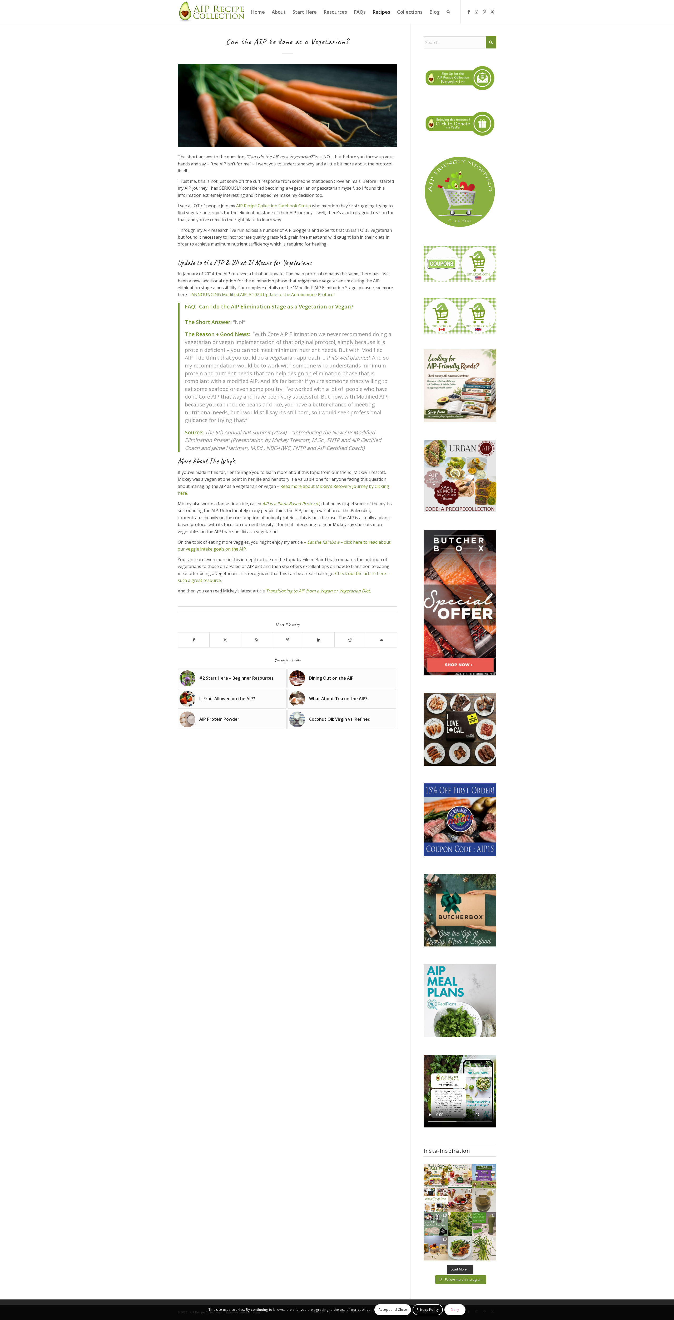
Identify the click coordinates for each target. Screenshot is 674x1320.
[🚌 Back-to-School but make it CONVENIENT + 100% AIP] (436, 1176)
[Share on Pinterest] (287, 639)
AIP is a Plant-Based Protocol (290, 504)
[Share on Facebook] (193, 639)
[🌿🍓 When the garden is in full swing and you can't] (460, 1224)
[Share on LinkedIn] (318, 639)
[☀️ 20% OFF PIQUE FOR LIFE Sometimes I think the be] (460, 1176)
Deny (455, 1309)
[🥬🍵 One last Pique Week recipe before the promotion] (484, 1200)
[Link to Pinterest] (484, 12)
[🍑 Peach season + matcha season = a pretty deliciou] (436, 1248)
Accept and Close (393, 1309)
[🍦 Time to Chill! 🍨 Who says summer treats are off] (460, 1200)
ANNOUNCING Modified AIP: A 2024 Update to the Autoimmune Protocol (263, 294)
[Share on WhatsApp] (256, 639)
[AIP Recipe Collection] (212, 12)
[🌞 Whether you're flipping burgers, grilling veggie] (436, 1224)
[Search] (448, 12)
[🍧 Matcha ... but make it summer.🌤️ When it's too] (484, 1224)
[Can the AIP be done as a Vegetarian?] (287, 105)
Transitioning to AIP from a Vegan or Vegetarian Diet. (318, 591)
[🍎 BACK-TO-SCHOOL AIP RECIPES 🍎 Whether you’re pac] (436, 1200)
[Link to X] (492, 12)
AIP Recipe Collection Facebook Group (273, 206)
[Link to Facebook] (469, 12)
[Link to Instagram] (476, 12)
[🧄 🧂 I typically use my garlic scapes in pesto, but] (484, 1248)
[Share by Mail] (381, 639)
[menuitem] (257, 12)
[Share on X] (225, 639)
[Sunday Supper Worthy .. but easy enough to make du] (460, 1248)
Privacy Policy (428, 1309)
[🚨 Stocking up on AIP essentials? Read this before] (484, 1176)
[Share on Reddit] (350, 639)
